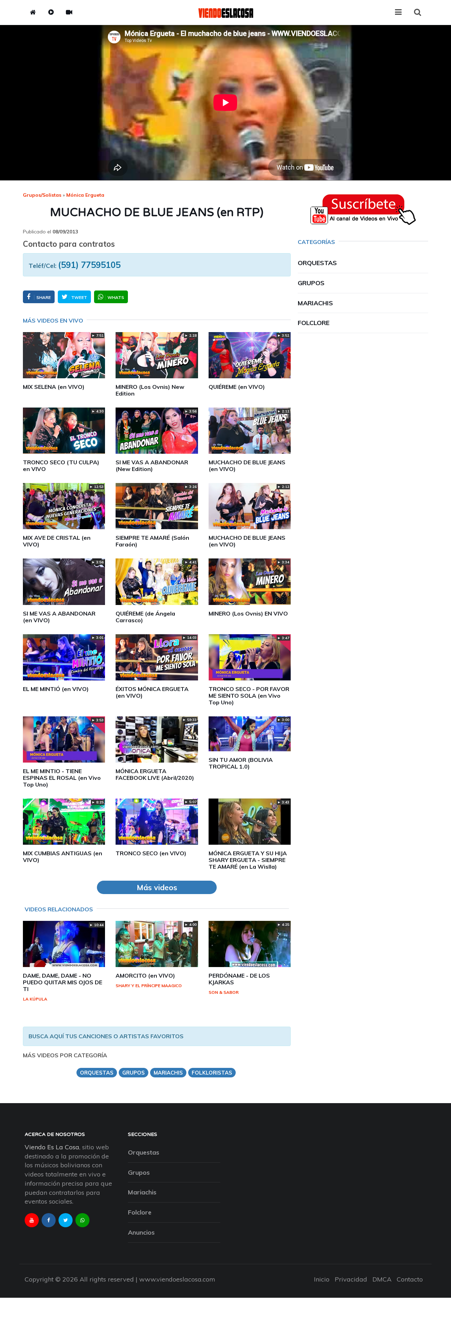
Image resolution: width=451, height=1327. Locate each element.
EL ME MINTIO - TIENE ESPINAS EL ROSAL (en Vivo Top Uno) (62, 778)
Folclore (313, 323)
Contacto (410, 1279)
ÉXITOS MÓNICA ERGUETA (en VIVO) (152, 692)
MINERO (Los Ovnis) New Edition (150, 390)
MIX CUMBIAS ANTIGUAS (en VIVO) (62, 856)
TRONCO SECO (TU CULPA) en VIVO (61, 465)
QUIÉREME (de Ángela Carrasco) (145, 617)
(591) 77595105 (89, 264)
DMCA (381, 1279)
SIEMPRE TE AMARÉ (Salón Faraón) (152, 541)
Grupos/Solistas (42, 195)
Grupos (311, 283)
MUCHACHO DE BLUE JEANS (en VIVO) (247, 465)
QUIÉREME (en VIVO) (237, 386)
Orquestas (317, 263)
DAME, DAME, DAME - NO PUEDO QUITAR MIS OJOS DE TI (62, 982)
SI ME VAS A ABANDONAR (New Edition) (152, 465)
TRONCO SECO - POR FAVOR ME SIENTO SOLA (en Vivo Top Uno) (249, 695)
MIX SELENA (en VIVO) (54, 386)
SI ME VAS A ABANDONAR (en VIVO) (59, 617)
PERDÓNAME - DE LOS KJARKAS (239, 979)
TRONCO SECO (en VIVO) (151, 853)
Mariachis (315, 303)
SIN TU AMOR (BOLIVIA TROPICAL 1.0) (241, 763)
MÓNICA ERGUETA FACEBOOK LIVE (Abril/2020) (155, 774)
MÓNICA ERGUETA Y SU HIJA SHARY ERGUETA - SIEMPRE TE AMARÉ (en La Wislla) (248, 860)
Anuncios (141, 1232)
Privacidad (351, 1279)
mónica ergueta (85, 195)
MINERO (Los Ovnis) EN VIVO (248, 613)
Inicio (321, 1279)
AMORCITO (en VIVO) (145, 975)
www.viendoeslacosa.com (177, 1279)
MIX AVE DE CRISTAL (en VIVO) (57, 541)
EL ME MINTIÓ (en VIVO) (56, 688)
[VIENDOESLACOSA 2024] (225, 12)
